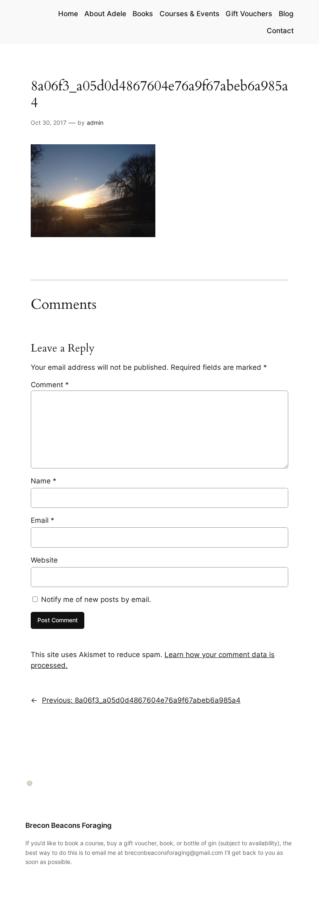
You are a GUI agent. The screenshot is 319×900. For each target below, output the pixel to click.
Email (42, 520)
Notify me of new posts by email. (96, 599)
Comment (50, 385)
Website (44, 560)
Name (43, 481)
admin (95, 122)
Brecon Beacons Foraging (68, 825)
